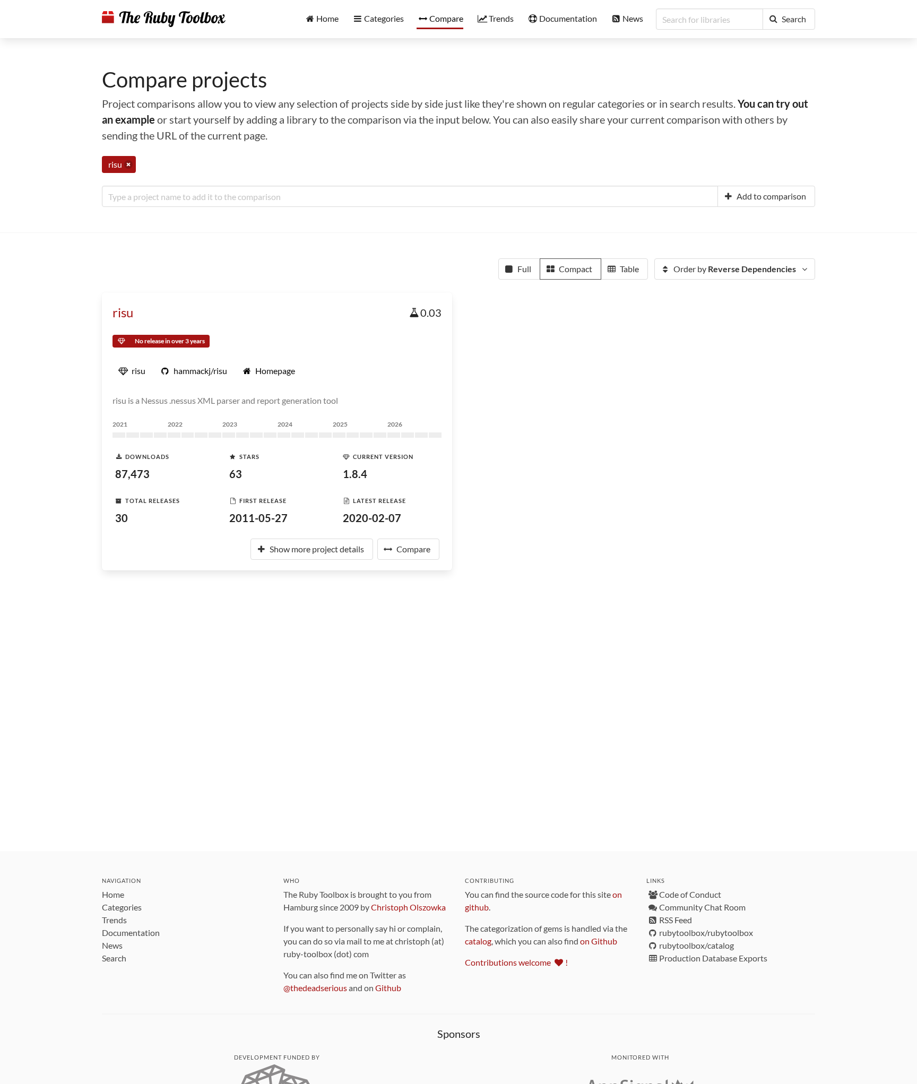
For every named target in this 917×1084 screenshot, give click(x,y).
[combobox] (410, 196)
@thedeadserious (315, 988)
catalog (478, 941)
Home (113, 894)
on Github (598, 941)
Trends (114, 920)
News (112, 945)
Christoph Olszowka (408, 907)
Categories (122, 907)
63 (235, 473)
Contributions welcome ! (516, 962)
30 (121, 517)
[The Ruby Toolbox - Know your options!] (164, 19)
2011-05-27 (258, 517)
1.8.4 (355, 473)
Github (388, 988)
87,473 (132, 473)
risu (123, 312)
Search (114, 958)
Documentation (131, 932)
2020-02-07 (372, 517)
